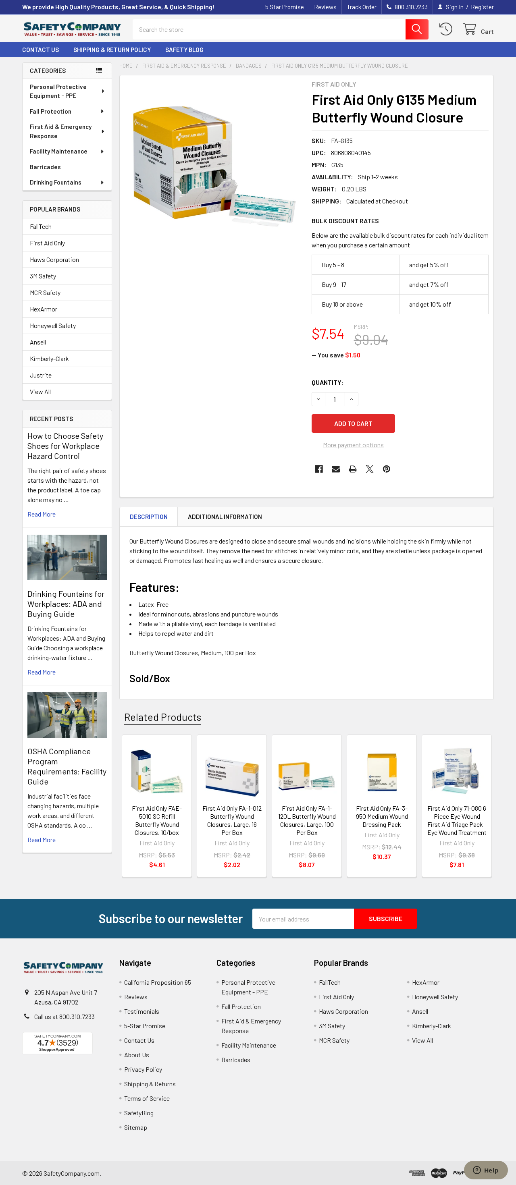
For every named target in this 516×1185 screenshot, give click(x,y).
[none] (213, 168)
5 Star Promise (284, 6)
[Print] (352, 469)
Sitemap (135, 1127)
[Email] (336, 469)
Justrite (41, 375)
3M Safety (43, 276)
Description (149, 516)
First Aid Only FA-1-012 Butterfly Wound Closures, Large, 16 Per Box (232, 820)
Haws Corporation (54, 259)
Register (482, 6)
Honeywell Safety (53, 325)
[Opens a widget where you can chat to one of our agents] (486, 1171)
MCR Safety (45, 292)
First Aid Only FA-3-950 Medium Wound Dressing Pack (382, 816)
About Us (136, 1054)
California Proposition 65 (157, 982)
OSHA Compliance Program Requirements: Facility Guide (66, 766)
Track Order (362, 6)
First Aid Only (47, 243)
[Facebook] (319, 469)
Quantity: (327, 382)
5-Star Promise (144, 1025)
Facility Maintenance (58, 151)
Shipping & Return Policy (112, 49)
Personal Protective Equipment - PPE (58, 91)
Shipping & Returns (150, 1083)
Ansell (38, 342)
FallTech (41, 226)
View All (40, 391)
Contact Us (40, 49)
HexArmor (43, 309)
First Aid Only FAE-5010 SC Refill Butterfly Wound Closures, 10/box (157, 820)
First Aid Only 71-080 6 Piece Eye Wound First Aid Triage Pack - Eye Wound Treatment (457, 820)
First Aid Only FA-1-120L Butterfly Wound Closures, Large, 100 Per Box (307, 820)
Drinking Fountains (55, 182)
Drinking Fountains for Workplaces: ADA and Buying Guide (65, 603)
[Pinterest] (386, 469)
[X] (369, 469)
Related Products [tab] (162, 717)
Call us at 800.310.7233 (64, 1016)
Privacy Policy (143, 1069)
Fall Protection (50, 111)
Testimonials (141, 1011)
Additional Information (225, 516)
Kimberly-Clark (49, 358)
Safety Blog (184, 49)
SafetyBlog (139, 1113)
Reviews (325, 6)
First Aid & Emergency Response (61, 131)
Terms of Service (147, 1098)
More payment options (353, 444)
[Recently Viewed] (447, 29)
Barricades (45, 166)
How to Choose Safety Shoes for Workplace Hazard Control (65, 446)
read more (41, 514)
